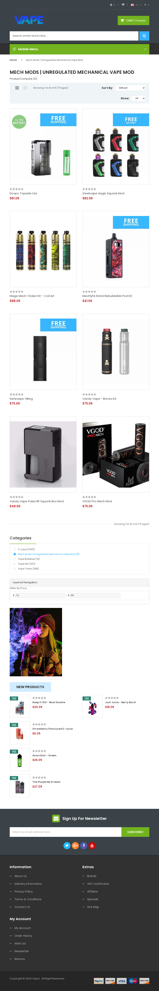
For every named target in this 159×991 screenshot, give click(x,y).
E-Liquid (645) (26, 549)
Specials (92, 899)
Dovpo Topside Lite (23, 193)
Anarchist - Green (44, 755)
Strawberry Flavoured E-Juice (52, 729)
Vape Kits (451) (26, 563)
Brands (91, 876)
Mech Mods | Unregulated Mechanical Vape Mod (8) (49, 554)
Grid (17, 87)
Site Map (93, 907)
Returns (20, 959)
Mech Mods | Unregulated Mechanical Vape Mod (54, 60)
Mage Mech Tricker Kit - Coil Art (32, 296)
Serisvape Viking (21, 399)
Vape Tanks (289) (28, 568)
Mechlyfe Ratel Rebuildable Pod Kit (107, 296)
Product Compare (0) (23, 79)
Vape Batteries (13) (29, 559)
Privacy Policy (24, 891)
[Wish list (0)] (123, 5)
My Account (23, 928)
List (25, 87)
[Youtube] (92, 845)
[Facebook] (83, 845)
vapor (36, 978)
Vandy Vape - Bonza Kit (99, 399)
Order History (23, 936)
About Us (21, 876)
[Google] (75, 845)
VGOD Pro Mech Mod (97, 501)
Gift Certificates (98, 884)
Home (13, 60)
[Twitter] (67, 845)
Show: (125, 98)
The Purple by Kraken (46, 782)
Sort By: (107, 88)
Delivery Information (28, 884)
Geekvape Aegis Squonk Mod (103, 193)
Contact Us (22, 907)
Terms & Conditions (28, 899)
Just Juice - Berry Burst (120, 702)
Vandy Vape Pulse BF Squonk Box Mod (37, 501)
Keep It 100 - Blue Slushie (48, 702)
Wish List (20, 943)
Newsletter (22, 951)
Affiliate (92, 891)
